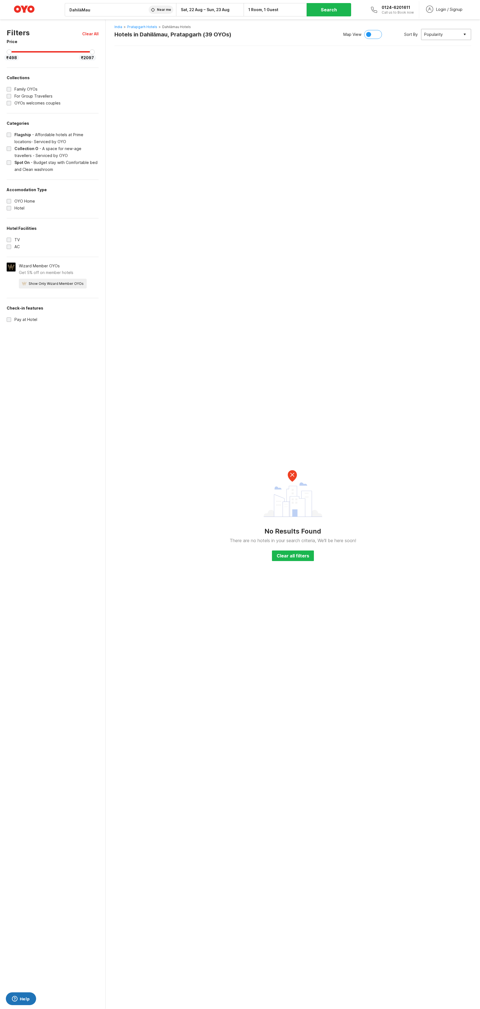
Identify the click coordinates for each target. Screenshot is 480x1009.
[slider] (9, 51)
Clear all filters (293, 556)
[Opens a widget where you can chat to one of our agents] (21, 999)
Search (329, 10)
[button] (90, 33)
